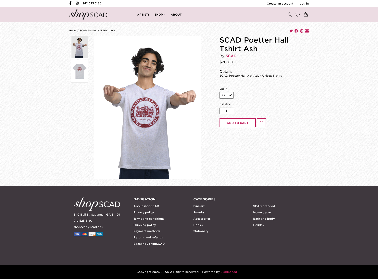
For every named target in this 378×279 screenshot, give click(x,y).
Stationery (200, 231)
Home (72, 30)
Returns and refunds (148, 237)
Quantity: (225, 104)
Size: (223, 88)
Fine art (199, 206)
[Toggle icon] (290, 14)
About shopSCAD (146, 206)
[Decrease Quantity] (223, 111)
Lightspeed (229, 271)
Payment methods (146, 231)
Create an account (280, 3)
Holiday (258, 225)
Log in (304, 3)
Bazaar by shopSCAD (149, 243)
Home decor (262, 212)
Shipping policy (144, 225)
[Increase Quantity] (230, 111)
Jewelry (199, 212)
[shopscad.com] (88, 14)
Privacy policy (143, 212)
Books (198, 225)
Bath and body (264, 218)
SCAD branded (264, 206)
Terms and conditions (148, 218)
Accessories (201, 218)
